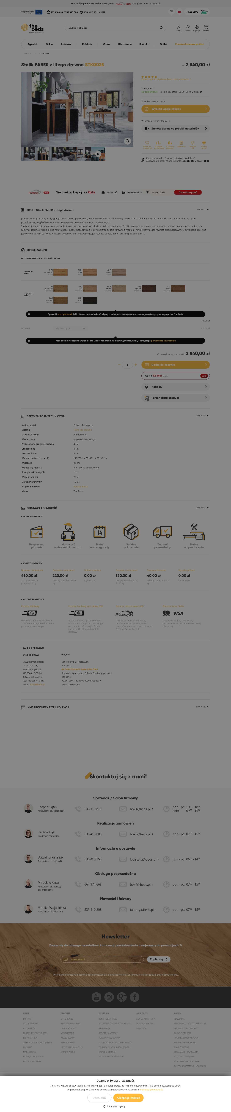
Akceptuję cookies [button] (128, 1098)
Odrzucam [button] (99, 1098)
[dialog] (115, 556)
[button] (115, 1106)
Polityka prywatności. (152, 1089)
